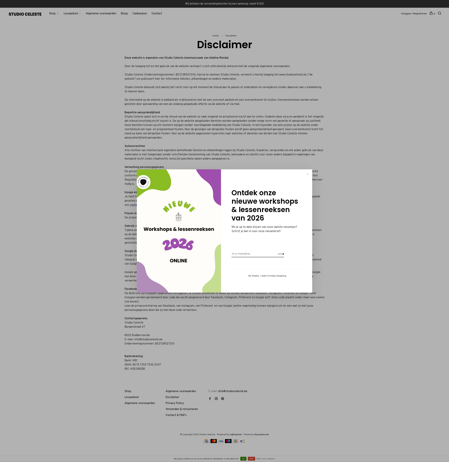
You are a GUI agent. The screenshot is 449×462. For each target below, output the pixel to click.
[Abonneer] (280, 254)
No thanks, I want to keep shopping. (267, 275)
